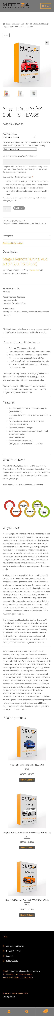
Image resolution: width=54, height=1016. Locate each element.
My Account (9, 1012)
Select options (27, 780)
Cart (41, 1009)
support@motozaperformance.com (24, 971)
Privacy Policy (12, 960)
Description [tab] (8, 235)
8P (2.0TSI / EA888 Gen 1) (39, 24)
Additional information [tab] (13, 243)
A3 (27, 24)
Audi (22, 24)
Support (9, 956)
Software (15, 24)
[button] (47, 43)
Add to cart (19, 208)
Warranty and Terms (15, 946)
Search (27, 1012)
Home (8, 24)
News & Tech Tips (13, 951)
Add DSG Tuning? (10, 134)
